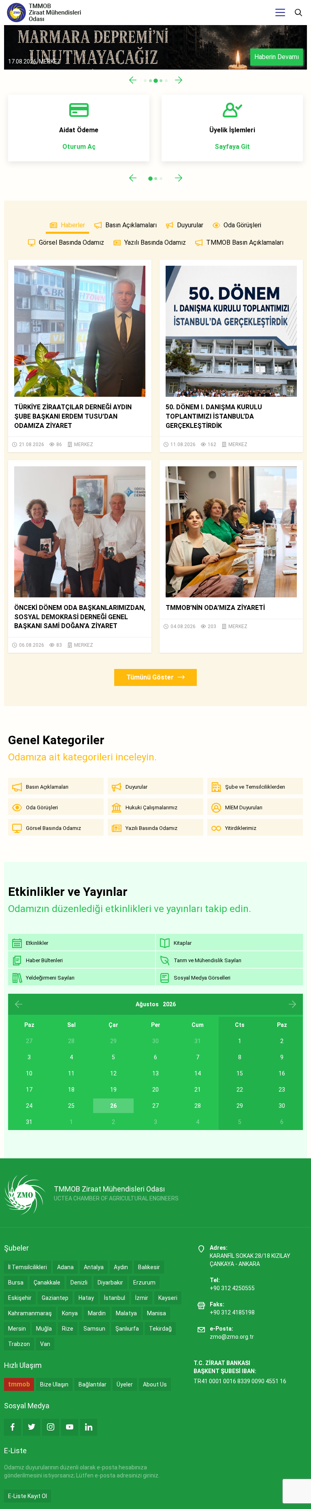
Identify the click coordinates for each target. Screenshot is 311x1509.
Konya (70, 1313)
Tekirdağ (160, 1328)
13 (155, 1073)
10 (29, 1073)
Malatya (126, 1313)
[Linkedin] (88, 1427)
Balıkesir (149, 1267)
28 (197, 1106)
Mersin (17, 1328)
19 (113, 1089)
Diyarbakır (110, 1282)
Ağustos (147, 1004)
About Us (155, 1384)
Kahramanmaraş (30, 1313)
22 (239, 1089)
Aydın (121, 1267)
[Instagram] (50, 1427)
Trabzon (19, 1344)
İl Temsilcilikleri (27, 1267)
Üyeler (125, 1384)
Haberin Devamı (276, 57)
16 (282, 1073)
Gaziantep (55, 1298)
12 (113, 1073)
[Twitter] (31, 1427)
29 (239, 1106)
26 (113, 1106)
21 (197, 1089)
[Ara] (298, 12)
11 (71, 1073)
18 (71, 1089)
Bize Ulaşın (54, 1384)
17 (29, 1089)
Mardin (97, 1313)
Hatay (86, 1298)
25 (71, 1106)
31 (29, 1122)
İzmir (141, 1298)
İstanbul (114, 1298)
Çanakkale (47, 1282)
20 (155, 1089)
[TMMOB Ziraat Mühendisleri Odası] (25, 1195)
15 (239, 1073)
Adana (65, 1267)
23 (282, 1089)
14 (197, 1073)
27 (155, 1106)
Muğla (44, 1328)
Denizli (78, 1282)
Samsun (94, 1328)
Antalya (94, 1267)
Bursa (15, 1282)
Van (45, 1344)
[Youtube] (69, 1427)
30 (282, 1106)
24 (29, 1106)
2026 (169, 1004)
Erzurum (144, 1282)
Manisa (156, 1313)
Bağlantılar (93, 1384)
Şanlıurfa (127, 1328)
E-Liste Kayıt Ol (27, 1496)
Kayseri (167, 1298)
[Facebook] (12, 1427)
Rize (67, 1328)
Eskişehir (20, 1298)
